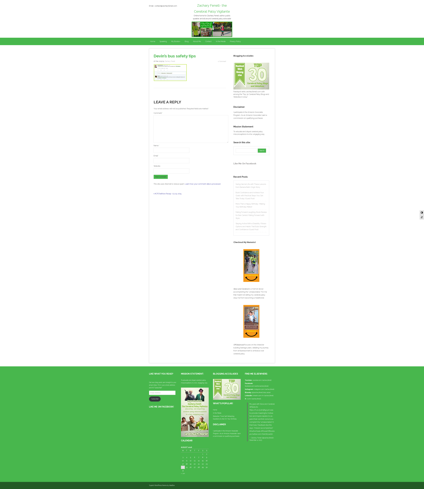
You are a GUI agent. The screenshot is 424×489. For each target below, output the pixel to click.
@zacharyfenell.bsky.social (261, 392)
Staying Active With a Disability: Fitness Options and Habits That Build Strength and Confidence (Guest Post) (251, 226)
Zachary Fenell (170, 61)
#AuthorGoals (255, 431)
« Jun (183, 473)
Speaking (163, 41)
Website (157, 166)
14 (199, 461)
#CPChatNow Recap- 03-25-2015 (168, 194)
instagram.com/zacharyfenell (264, 389)
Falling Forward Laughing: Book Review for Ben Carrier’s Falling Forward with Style (251, 215)
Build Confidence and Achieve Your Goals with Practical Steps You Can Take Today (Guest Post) (250, 196)
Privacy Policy (235, 41)
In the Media (220, 41)
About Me (197, 41)
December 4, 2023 (255, 440)
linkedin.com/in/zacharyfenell (263, 395)
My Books (175, 41)
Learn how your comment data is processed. (203, 184)
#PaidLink (254, 407)
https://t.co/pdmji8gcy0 (259, 410)
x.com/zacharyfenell (254, 399)
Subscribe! (154, 399)
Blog (187, 41)
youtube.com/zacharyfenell (262, 380)
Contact (208, 41)
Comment (158, 113)
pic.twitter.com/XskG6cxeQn (261, 434)
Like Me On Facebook (244, 163)
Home (152, 41)
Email (156, 156)
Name (156, 146)
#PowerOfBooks (268, 431)
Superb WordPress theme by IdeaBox (162, 485)
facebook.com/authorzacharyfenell (257, 386)
